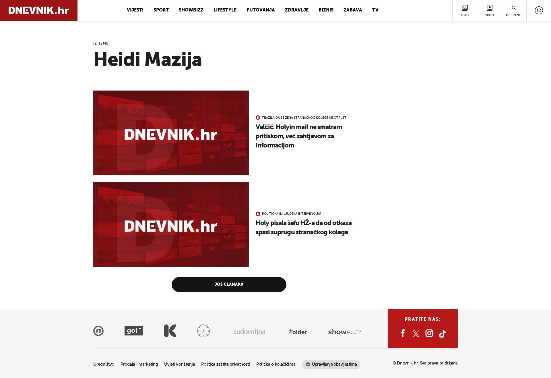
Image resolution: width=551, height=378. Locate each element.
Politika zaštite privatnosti (225, 364)
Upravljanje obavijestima (334, 364)
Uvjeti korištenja (179, 364)
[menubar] (538, 10)
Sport (161, 10)
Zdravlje (297, 10)
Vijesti (135, 10)
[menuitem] (538, 10)
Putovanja (261, 10)
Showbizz (191, 10)
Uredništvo (103, 364)
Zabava (353, 10)
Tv (375, 10)
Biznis (326, 10)
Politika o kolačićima (276, 364)
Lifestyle (225, 10)
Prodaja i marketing (139, 364)
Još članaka (229, 285)
